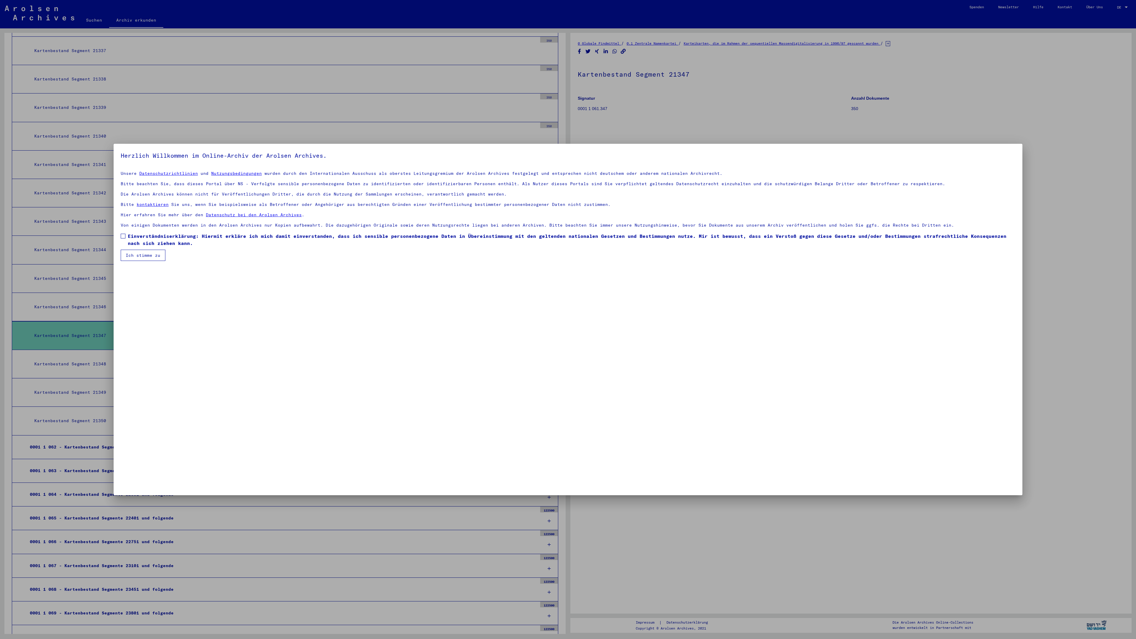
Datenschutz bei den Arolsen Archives (254, 214)
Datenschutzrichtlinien (168, 173)
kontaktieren (153, 204)
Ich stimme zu (143, 255)
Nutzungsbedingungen (236, 173)
